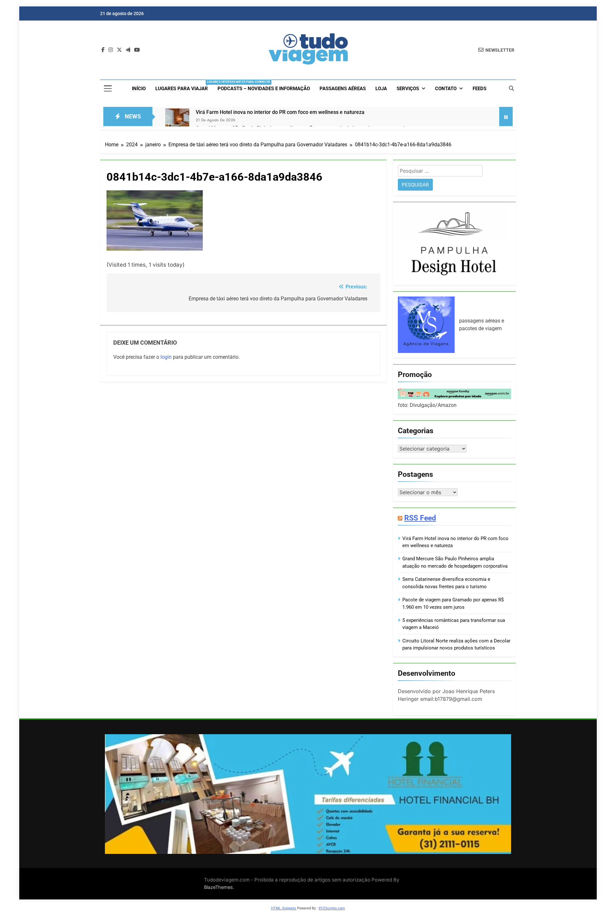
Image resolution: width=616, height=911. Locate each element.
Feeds (479, 88)
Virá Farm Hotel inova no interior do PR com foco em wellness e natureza (280, 112)
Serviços (408, 88)
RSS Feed (420, 517)
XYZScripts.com (332, 908)
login (166, 357)
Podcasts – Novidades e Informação (264, 88)
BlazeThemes (218, 887)
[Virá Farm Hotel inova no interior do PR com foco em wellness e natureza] (177, 120)
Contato (446, 88)
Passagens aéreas (343, 88)
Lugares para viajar (184, 85)
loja (381, 88)
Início (139, 88)
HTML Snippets (283, 908)
